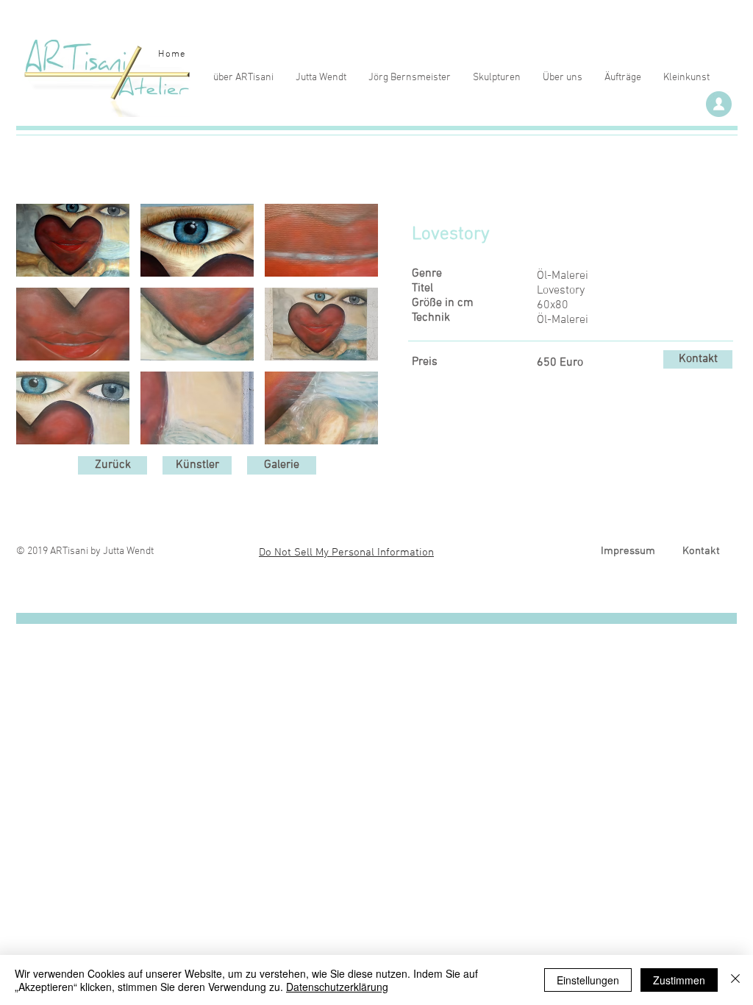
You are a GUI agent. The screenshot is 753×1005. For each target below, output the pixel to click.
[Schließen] (735, 980)
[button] (72, 240)
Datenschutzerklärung (337, 986)
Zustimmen (679, 980)
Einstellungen (588, 980)
